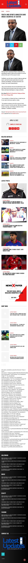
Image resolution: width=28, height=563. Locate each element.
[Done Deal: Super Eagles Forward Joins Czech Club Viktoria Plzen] (5, 158)
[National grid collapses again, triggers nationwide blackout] (5, 357)
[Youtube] (18, 128)
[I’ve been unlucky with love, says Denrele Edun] (5, 346)
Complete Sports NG (15, 124)
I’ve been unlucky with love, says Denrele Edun (17, 346)
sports (8, 11)
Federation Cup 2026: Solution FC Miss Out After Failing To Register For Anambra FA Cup (18, 174)
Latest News (6, 200)
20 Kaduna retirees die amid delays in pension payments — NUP (12, 226)
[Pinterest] (16, 45)
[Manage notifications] (24, 560)
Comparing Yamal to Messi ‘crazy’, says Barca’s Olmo (13, 250)
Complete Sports (15, 113)
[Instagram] (12, 128)
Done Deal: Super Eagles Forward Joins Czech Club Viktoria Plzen (18, 158)
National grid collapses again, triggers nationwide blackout (17, 357)
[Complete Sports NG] (8, 124)
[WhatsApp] (20, 45)
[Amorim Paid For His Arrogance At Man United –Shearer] (5, 142)
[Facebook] (7, 45)
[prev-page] (2, 365)
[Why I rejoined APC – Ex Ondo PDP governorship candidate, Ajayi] (5, 324)
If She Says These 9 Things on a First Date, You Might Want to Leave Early (18, 314)
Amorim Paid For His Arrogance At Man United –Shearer (18, 142)
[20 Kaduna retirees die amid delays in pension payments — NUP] (14, 214)
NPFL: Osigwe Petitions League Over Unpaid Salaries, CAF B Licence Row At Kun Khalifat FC (17, 166)
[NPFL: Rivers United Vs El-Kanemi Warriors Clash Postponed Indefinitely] (5, 150)
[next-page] (5, 365)
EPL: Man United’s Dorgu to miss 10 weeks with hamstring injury (13, 274)
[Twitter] (12, 45)
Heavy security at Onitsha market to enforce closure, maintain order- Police (13, 202)
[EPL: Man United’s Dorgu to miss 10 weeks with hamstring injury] (14, 262)
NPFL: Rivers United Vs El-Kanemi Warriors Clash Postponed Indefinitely (17, 151)
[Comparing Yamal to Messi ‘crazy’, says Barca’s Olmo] (14, 238)
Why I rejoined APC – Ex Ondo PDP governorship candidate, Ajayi (17, 325)
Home (2, 11)
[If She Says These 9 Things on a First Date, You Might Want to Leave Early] (5, 314)
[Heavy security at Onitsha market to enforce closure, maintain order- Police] (14, 190)
